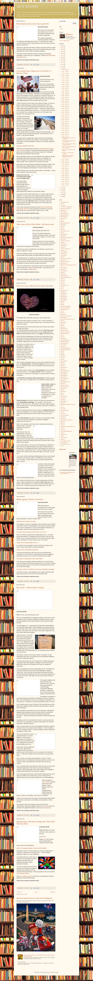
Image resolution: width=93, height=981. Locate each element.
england (62, 272)
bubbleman (63, 236)
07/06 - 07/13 (65, 116)
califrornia (63, 239)
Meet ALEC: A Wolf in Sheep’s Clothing (30, 587)
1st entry (62, 205)
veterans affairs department (66, 431)
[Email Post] (31, 64)
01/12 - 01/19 (65, 183)
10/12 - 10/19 (65, 90)
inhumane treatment (64, 332)
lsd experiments (64, 343)
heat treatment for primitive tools (67, 319)
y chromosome (63, 442)
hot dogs (62, 327)
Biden (62, 221)
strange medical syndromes (66, 420)
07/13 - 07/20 (65, 114)
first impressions (64, 285)
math (62, 351)
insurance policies (64, 333)
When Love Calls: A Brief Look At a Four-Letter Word (35, 286)
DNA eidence (63, 267)
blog (61, 227)
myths (62, 359)
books (62, 232)
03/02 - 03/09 (65, 170)
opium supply (63, 372)
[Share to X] (36, 64)
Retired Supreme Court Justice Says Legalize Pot (33, 24)
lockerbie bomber (64, 341)
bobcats (62, 229)
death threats (63, 263)
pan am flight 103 (64, 378)
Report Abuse (62, 449)
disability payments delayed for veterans (68, 264)
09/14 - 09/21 (65, 97)
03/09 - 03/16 (65, 168)
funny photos (63, 293)
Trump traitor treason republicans (67, 426)
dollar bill (62, 269)
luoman (48, 972)
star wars (62, 413)
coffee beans (63, 244)
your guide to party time (26, 876)
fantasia (62, 278)
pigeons (62, 383)
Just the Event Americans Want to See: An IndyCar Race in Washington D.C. (35, 898)
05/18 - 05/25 (65, 128)
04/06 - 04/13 (65, 161)
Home (36, 892)
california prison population (66, 237)
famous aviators (64, 275)
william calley (63, 437)
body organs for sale (64, 231)
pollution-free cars (64, 386)
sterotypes (62, 416)
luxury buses (63, 344)
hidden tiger (63, 322)
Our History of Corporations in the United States (29, 558)
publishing (63, 391)
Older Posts (53, 892)
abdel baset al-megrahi (65, 208)
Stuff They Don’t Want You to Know (26, 521)
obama (62, 365)
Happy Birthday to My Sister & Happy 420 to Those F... (68, 156)
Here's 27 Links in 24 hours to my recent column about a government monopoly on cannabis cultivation (38, 955)
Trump (62, 424)
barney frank (63, 218)
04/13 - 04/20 (65, 159)
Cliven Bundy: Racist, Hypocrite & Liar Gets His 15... (68, 141)
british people (63, 234)
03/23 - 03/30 (65, 164)
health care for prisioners (65, 316)
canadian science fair (65, 240)
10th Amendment (64, 202)
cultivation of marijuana (65, 258)
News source (32, 269)
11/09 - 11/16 (65, 82)
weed (62, 436)
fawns (62, 282)
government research (65, 307)
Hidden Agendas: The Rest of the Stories (30, 499)
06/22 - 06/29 (65, 119)
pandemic (62, 380)
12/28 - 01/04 (65, 69)
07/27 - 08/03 (65, 110)
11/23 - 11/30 (65, 79)
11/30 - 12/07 (65, 77)
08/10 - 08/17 (65, 106)
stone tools (63, 418)
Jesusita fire (63, 338)
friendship (63, 291)
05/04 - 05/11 (65, 132)
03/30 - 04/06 (65, 162)
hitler (62, 325)
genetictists (63, 295)
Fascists (62, 280)
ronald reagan (63, 401)
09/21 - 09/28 (65, 95)
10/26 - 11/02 (65, 86)
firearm (62, 283)
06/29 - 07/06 (65, 117)
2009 (62, 194)
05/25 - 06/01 (65, 127)
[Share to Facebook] (37, 64)
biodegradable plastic (65, 223)
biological (62, 224)
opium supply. (63, 373)
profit (62, 389)
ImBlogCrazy (70, 34)
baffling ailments (64, 215)
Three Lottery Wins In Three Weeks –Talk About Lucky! (35, 224)
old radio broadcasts (64, 370)
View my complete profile (64, 40)
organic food (63, 377)
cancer (62, 242)
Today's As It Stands (22, 961)
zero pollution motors (65, 444)
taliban (62, 423)
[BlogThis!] (34, 64)
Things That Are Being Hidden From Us (27, 542)
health (62, 312)
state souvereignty (64, 415)
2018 (62, 60)
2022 (62, 53)
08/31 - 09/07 (65, 101)
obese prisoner (63, 367)
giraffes (62, 301)
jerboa (62, 336)
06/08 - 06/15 (65, 123)
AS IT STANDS (27, 6)
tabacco (62, 421)
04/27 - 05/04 (65, 134)
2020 (62, 57)
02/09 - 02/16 (65, 175)
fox (61, 288)
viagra (62, 432)
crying (62, 256)
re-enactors (63, 398)
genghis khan (63, 296)
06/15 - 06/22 (65, 121)
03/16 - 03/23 (65, 166)
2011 (62, 191)
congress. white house (65, 248)
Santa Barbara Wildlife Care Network (68, 404)
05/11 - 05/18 (65, 130)
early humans (63, 270)
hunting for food (64, 330)
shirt (61, 412)
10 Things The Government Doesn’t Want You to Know (31, 532)
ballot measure (63, 216)
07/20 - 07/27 (65, 112)
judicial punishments (65, 340)
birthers (62, 226)
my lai (62, 357)
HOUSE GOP (63, 328)
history (62, 324)
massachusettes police (65, 349)
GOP (62, 304)
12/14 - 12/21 (65, 73)
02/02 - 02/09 (65, 177)
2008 (62, 196)
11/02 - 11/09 (65, 84)
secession (62, 408)
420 (44, 839)
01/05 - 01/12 (65, 185)
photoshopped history (65, 381)
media (62, 354)
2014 (62, 68)
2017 (62, 62)
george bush (63, 298)
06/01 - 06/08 (65, 125)
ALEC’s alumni (46, 782)
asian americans (64, 213)
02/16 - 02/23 (65, 174)
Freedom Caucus (64, 290)
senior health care (64, 410)
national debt (63, 361)
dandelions (63, 260)
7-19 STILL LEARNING (66, 207)
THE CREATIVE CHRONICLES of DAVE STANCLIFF (68, 473)
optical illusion (63, 375)
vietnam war (63, 434)
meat (61, 353)
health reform (63, 317)
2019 (62, 59)
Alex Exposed (47, 807)
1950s (62, 203)
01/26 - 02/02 (65, 179)
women (62, 439)
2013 (62, 187)
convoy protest (63, 252)
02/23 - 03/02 (65, 172)
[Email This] (33, 64)
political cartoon (64, 385)
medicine (62, 356)
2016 (62, 64)
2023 (62, 51)
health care (63, 314)
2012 (62, 189)
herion (62, 320)
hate (61, 311)
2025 (62, 47)
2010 (62, 192)
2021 (62, 55)
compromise (63, 245)
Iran (61, 335)
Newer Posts (19, 892)
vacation (62, 429)
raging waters (63, 396)
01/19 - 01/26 (65, 181)
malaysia (62, 346)
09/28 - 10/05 (65, 93)
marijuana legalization (65, 348)
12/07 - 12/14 (65, 75)
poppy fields (63, 388)
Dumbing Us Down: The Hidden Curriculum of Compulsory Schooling (35, 569)
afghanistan (63, 210)
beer (61, 219)
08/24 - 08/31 (65, 103)
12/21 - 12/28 (65, 71)
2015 (62, 66)
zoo (61, 445)
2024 (62, 49)
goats (62, 303)
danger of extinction (64, 261)
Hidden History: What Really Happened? (28, 549)
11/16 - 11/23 (65, 80)
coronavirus (63, 253)
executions (63, 274)
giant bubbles (63, 299)
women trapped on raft (65, 441)
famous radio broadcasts (65, 277)
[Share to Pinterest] (38, 64)
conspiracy (63, 250)
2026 (62, 46)
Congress (62, 247)
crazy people (63, 255)
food (61, 287)
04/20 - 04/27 (65, 136)
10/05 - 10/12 (65, 92)
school (62, 407)
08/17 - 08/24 (65, 104)
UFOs (62, 428)
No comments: (26, 64)
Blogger (56, 972)
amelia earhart (63, 211)
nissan (62, 362)
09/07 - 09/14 (65, 99)
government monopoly (65, 306)
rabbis (62, 394)
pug (61, 393)
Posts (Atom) (24, 894)
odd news (62, 369)
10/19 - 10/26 (65, 88)
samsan (62, 402)
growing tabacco (64, 309)
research (62, 399)
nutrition (62, 364)
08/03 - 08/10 (65, 108)
